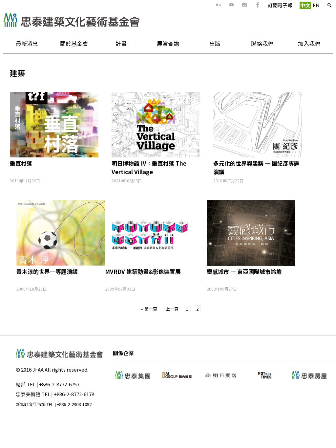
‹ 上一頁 (170, 309)
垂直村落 (21, 163)
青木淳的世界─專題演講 (47, 271)
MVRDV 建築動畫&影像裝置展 (143, 271)
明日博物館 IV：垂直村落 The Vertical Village (149, 167)
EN (316, 5)
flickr (218, 5)
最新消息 (20, 45)
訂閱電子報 (280, 5)
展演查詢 (168, 43)
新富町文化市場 (31, 404)
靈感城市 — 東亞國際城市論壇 (244, 271)
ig (245, 5)
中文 (305, 5)
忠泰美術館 (28, 394)
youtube (231, 5)
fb (258, 5)
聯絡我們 (262, 43)
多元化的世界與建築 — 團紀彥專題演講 (256, 167)
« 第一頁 (149, 309)
